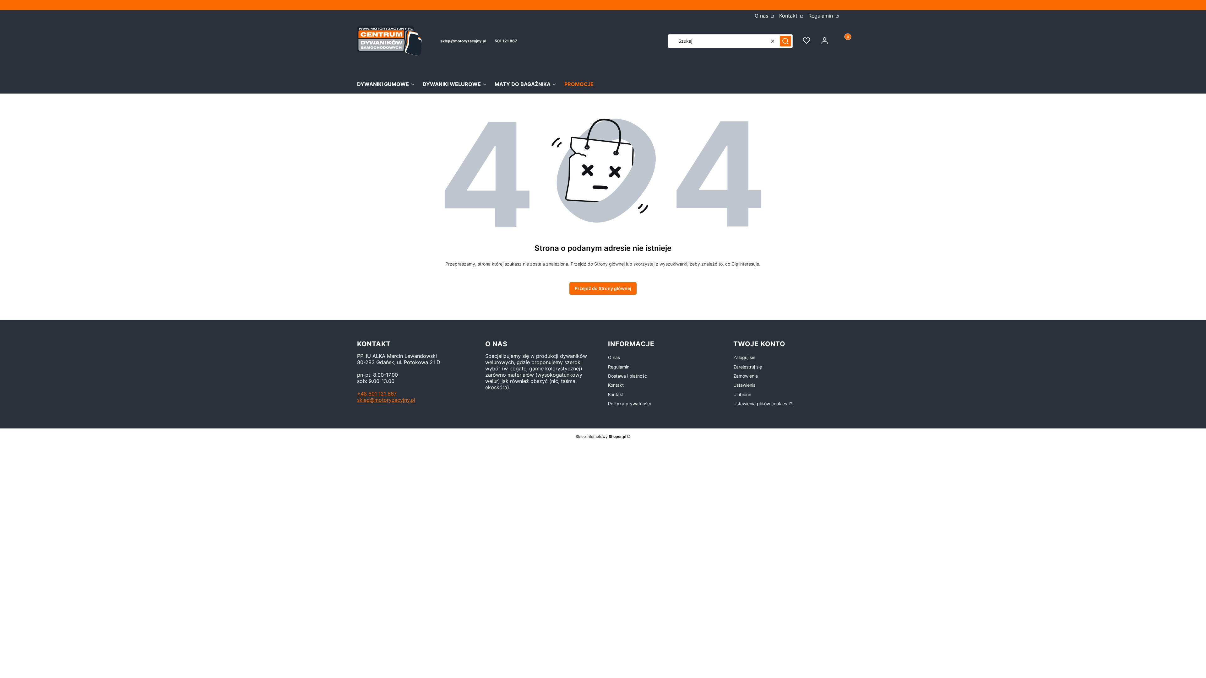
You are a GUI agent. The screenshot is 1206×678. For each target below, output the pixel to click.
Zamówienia (745, 376)
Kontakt (789, 16)
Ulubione (742, 394)
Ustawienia (744, 385)
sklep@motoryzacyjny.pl (463, 41)
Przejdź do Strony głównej (603, 288)
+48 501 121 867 (377, 393)
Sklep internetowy (601, 436)
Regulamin (821, 16)
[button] (785, 41)
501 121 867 (506, 41)
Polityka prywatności (629, 403)
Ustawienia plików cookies (760, 403)
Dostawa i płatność (627, 376)
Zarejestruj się (747, 366)
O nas (762, 16)
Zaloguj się (744, 357)
